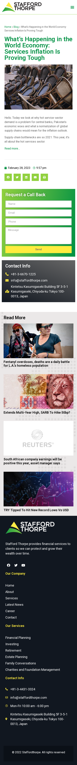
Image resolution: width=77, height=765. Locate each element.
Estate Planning (16, 657)
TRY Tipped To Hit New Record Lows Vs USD (36, 510)
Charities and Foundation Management (32, 670)
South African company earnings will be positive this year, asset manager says (33, 461)
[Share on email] (35, 177)
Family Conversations (20, 663)
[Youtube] (23, 565)
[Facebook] (8, 565)
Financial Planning (18, 638)
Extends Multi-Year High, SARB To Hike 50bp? (37, 412)
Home (7, 26)
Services (11, 598)
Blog (16, 26)
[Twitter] (16, 565)
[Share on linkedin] (26, 177)
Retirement (13, 650)
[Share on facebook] (8, 177)
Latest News (14, 604)
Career (10, 611)
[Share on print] (44, 177)
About (9, 592)
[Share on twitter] (17, 177)
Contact (11, 617)
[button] (72, 7)
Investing (12, 644)
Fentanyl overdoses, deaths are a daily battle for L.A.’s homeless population (37, 364)
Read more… (12, 148)
